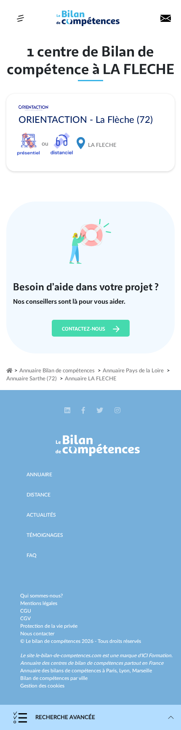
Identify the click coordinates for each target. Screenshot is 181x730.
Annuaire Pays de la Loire (133, 371)
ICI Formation (156, 655)
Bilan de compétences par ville (54, 678)
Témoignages (45, 535)
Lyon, (125, 670)
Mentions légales (38, 603)
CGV (25, 618)
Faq (32, 555)
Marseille (142, 670)
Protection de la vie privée (48, 626)
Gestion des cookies (42, 685)
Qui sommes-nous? (41, 595)
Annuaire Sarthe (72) (31, 379)
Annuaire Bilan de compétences (57, 371)
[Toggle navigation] (20, 18)
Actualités (41, 515)
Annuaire (39, 474)
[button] (68, 410)
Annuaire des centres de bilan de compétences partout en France (91, 663)
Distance (39, 494)
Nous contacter (37, 633)
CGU (25, 610)
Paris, (112, 670)
